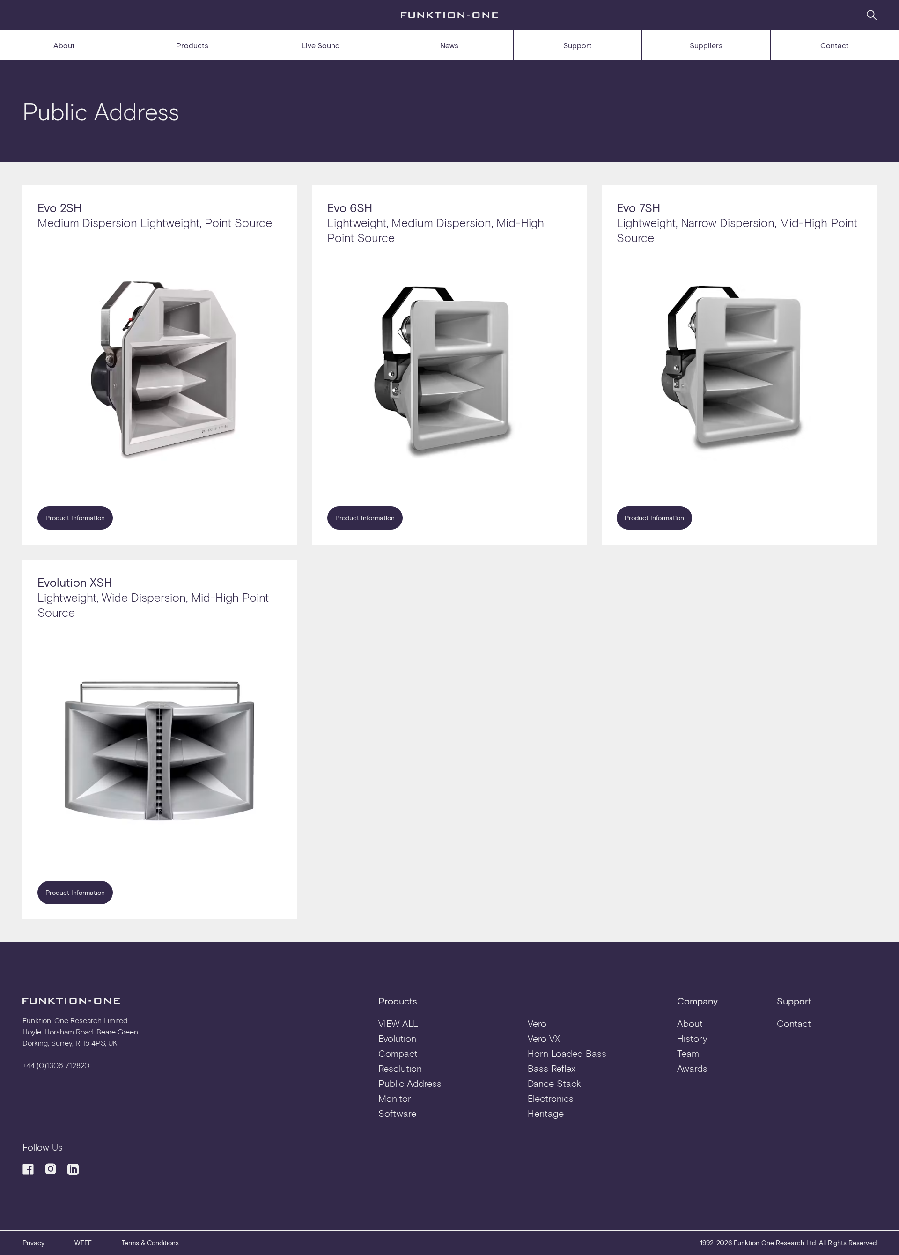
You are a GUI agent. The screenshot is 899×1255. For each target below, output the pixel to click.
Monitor (394, 1098)
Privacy (33, 1243)
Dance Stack (554, 1083)
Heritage (546, 1113)
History (692, 1038)
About (64, 45)
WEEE (83, 1243)
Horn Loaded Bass (567, 1053)
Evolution (397, 1038)
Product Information (75, 518)
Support (577, 45)
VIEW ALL (398, 1023)
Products (192, 45)
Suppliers (706, 45)
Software (397, 1113)
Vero (537, 1023)
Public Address (410, 1083)
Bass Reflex (551, 1068)
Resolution (400, 1068)
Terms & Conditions (150, 1243)
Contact (834, 45)
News (449, 45)
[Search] (872, 15)
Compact (398, 1053)
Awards (692, 1068)
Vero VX (544, 1038)
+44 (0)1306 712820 (55, 1065)
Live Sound (321, 45)
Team (688, 1053)
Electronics (551, 1098)
